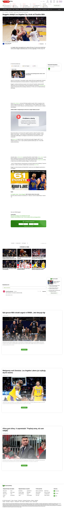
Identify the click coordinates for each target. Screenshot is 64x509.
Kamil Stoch (46, 490)
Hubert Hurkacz (47, 495)
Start (3, 12)
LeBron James (40, 157)
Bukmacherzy (25, 9)
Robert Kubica (38, 492)
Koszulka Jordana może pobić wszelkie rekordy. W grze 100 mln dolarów (39, 258)
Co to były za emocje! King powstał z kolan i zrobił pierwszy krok (35, 74)
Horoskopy (8, 501)
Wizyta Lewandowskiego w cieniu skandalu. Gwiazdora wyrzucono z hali (9, 258)
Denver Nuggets (11, 12)
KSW (4, 496)
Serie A (28, 493)
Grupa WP (8, 500)
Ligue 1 (20, 495)
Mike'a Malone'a (17, 103)
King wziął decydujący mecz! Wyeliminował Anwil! (20, 215)
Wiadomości (28, 501)
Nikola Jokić (15, 139)
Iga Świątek (38, 493)
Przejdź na (5, 1)
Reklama (32, 500)
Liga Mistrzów (29, 490)
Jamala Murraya (42, 85)
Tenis (13, 9)
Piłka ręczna (39, 9)
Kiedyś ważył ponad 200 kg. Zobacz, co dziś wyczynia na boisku (54, 286)
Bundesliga (28, 492)
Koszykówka (44, 9)
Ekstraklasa (20, 490)
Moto (48, 9)
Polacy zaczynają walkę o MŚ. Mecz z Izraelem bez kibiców (23, 269)
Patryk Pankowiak (8, 43)
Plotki (21, 501)
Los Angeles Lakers (14, 194)
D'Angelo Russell (40, 159)
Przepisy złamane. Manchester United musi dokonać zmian (54, 288)
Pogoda (4, 501)
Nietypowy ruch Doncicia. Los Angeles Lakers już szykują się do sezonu (38, 269)
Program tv (12, 501)
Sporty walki (31, 9)
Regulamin (36, 500)
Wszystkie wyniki (56, 5)
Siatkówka (17, 9)
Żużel (21, 9)
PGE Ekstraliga (29, 495)
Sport (31, 501)
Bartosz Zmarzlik (47, 492)
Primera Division (21, 493)
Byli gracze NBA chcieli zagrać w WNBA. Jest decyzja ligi (10, 269)
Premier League (21, 492)
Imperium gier (35, 501)
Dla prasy (15, 500)
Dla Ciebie (5, 9)
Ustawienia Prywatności (27, 500)
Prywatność (20, 500)
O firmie (12, 500)
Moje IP (23, 501)
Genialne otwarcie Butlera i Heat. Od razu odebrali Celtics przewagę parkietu (25, 217)
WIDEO (35, 9)
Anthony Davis (20, 157)
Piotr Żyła (37, 495)
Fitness (4, 495)
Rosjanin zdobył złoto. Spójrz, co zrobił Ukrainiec (57, 282)
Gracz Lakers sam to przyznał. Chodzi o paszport (24, 258)
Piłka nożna (9, 9)
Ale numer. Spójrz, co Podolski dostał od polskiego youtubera (54, 291)
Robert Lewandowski (39, 490)
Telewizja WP (17, 501)
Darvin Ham (36, 164)
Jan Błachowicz (47, 493)
